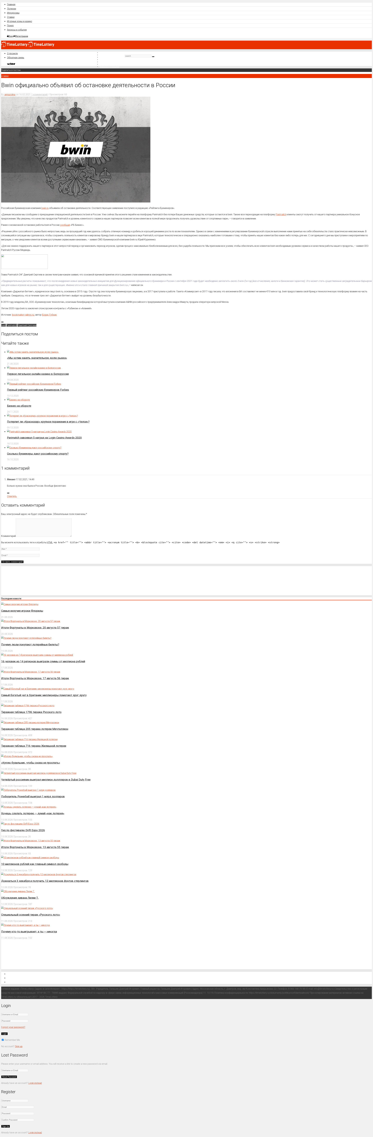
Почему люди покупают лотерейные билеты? (30, 644)
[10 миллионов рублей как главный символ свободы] (30, 857)
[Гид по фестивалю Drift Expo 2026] (20, 823)
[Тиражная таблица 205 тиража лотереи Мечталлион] (30, 722)
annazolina (9, 94)
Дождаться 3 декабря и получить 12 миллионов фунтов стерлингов (45, 881)
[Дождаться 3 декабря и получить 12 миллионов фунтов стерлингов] (38, 874)
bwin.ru (45, 208)
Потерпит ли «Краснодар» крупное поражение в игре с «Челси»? (48, 421)
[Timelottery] (27, 46)
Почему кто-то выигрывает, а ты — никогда (29, 931)
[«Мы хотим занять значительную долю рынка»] (33, 352)
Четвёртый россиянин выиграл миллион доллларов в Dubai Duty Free (45, 779)
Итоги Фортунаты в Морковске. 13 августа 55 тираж (35, 847)
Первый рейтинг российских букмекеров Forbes (38, 389)
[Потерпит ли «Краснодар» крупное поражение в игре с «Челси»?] (42, 415)
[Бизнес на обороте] (18, 399)
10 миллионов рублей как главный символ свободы (34, 864)
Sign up (18, 1046)
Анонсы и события (17, 29)
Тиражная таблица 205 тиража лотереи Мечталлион (34, 729)
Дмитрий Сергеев (26, 325)
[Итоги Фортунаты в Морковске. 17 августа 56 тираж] (30, 671)
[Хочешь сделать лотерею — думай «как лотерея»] (28, 807)
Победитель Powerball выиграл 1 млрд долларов (33, 796)
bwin (3, 325)
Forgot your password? (13, 1027)
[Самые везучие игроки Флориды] (19, 604)
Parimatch (281, 214)
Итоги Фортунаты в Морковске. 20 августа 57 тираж (35, 627)
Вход (10, 36)
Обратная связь (15, 57)
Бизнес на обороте (19, 405)
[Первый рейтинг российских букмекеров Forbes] (34, 384)
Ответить (12, 496)
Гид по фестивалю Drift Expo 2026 (23, 830)
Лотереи (11, 8)
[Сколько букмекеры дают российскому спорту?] (34, 447)
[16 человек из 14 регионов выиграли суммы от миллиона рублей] (37, 655)
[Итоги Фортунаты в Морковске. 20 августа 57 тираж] (30, 621)
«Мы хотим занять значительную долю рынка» (37, 358)
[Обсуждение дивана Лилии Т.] (18, 891)
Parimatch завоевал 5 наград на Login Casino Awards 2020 (44, 437)
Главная (11, 4)
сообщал (65, 225)
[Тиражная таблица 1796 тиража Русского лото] (27, 705)
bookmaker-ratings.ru (23, 314)
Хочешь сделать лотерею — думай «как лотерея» (32, 813)
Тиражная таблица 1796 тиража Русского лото (31, 712)
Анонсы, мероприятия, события (26, 981)
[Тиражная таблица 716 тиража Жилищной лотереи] (29, 739)
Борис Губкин (49, 314)
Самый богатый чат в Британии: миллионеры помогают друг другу (44, 695)
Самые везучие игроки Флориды (22, 610)
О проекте (12, 53)
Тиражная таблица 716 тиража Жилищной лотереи (33, 745)
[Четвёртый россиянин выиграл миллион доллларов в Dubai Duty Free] (38, 773)
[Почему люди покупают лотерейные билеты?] (26, 638)
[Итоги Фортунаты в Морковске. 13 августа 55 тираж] (30, 840)
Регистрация (21, 36)
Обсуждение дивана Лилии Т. (20, 897)
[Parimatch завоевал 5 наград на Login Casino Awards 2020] (39, 431)
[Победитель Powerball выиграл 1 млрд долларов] (28, 790)
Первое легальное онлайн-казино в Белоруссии (38, 374)
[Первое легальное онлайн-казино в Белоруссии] (34, 368)
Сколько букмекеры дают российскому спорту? (37, 453)
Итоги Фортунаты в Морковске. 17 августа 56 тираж (35, 678)
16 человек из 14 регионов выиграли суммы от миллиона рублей (43, 661)
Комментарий (8, 536)
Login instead (35, 1083)
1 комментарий (39, 94)
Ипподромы (13, 12)
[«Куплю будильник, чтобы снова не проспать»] (27, 756)
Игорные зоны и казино (19, 21)
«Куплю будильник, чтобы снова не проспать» (30, 762)
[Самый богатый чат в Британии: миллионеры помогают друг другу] (37, 688)
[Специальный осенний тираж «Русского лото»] (27, 908)
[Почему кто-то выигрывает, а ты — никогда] (25, 925)
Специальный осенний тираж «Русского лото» (30, 914)
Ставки (10, 17)
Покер (10, 25)
